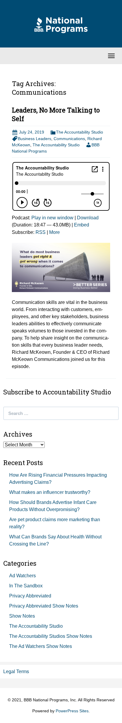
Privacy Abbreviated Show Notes (43, 605)
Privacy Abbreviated (30, 595)
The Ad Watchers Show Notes (40, 646)
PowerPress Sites (72, 710)
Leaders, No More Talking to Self (56, 114)
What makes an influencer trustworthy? (49, 492)
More (54, 232)
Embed (81, 224)
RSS (41, 232)
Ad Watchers (22, 575)
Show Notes (22, 616)
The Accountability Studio (79, 132)
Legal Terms (16, 671)
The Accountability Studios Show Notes (50, 636)
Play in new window (52, 217)
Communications (69, 138)
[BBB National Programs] (61, 24)
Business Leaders (34, 138)
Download (88, 217)
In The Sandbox (26, 585)
